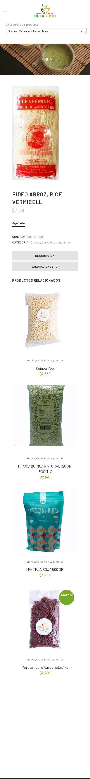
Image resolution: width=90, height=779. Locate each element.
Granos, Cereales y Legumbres (51, 242)
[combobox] (46, 31)
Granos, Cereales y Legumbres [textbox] (45, 31)
